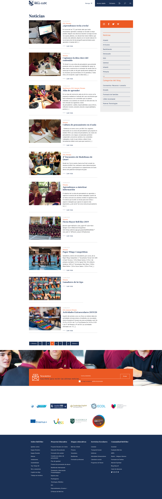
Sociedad (113, 447)
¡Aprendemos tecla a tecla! (76, 25)
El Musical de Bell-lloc (57, 491)
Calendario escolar (96, 459)
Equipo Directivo (35, 450)
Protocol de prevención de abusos (60, 464)
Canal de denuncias (116, 469)
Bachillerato (66, 88)
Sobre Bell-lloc (37, 442)
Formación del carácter (57, 453)
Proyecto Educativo (59, 442)
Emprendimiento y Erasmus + (59, 488)
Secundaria (74, 453)
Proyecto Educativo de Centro (59, 447)
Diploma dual (54, 475)
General (76, 88)
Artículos (106, 45)
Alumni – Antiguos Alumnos (118, 456)
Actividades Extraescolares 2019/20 (80, 312)
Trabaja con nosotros (37, 475)
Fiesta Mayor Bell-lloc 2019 (76, 222)
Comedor (93, 447)
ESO (64, 23)
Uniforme (93, 453)
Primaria (68, 23)
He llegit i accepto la (92, 381)
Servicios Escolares (99, 442)
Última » (75, 343)
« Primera (33, 343)
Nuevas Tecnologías (110, 103)
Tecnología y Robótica (57, 482)
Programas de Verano (97, 463)
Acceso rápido (101, 3)
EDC (52, 485)
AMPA (112, 453)
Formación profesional (77, 459)
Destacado (107, 54)
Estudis (105, 90)
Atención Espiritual (116, 463)
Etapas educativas (78, 442)
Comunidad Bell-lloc (119, 442)
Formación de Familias (117, 459)
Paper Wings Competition (75, 252)
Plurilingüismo (55, 479)
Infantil (105, 67)
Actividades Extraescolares (98, 456)
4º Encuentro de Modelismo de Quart (77, 158)
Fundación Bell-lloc (116, 450)
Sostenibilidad (35, 463)
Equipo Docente (35, 453)
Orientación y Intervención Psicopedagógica (58, 471)
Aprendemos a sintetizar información (75, 188)
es (130, 3)
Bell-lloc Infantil (75, 447)
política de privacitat (97, 381)
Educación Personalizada (58, 450)
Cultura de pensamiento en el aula (79, 125)
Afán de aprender (71, 90)
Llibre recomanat (109, 99)
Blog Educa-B (115, 466)
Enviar (125, 376)
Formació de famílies (110, 94)
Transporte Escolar (96, 450)
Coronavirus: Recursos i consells (114, 85)
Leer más (69, 46)
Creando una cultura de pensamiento (57, 457)
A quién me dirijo (35, 472)
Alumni (105, 40)
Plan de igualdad (55, 461)
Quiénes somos (35, 447)
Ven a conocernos (36, 469)
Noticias (33, 456)
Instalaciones (34, 459)
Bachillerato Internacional (58, 467)
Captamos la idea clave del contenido (75, 59)
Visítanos (112, 3)
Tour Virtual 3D (35, 466)
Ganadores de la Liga (73, 282)
